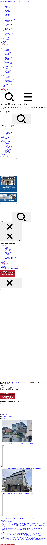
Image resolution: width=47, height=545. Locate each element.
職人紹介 (4, 41)
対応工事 (4, 245)
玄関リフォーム (8, 17)
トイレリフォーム (9, 32)
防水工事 (7, 15)
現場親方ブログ (5, 154)
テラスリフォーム (9, 20)
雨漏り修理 (7, 14)
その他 (3, 136)
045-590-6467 (9, 390)
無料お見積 (3, 418)
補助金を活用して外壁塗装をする (7, 416)
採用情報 (4, 530)
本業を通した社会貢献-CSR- (8, 521)
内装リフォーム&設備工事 (10, 257)
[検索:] (6, 123)
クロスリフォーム (9, 26)
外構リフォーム (8, 21)
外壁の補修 (7, 11)
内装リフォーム (8, 24)
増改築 (3, 38)
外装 (3, 3)
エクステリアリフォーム (10, 131)
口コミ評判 (4, 138)
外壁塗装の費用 (4, 412)
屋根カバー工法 (8, 12)
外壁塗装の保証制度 (5, 410)
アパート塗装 (8, 7)
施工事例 (4, 42)
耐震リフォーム (8, 39)
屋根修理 (7, 10)
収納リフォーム (8, 28)
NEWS (3, 128)
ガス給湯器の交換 (9, 37)
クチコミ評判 (3, 408)
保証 (3, 43)
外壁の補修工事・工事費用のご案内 (10, 268)
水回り (3, 30)
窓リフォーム (8, 25)
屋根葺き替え (8, 149)
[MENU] (28, 101)
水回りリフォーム (9, 134)
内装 (3, 23)
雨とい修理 (7, 8)
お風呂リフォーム (9, 33)
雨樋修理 (7, 151)
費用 (6, 46)
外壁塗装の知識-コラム (7, 141)
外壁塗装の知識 (4, 414)
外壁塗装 (7, 5)
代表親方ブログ (5, 137)
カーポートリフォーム (10, 19)
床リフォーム (8, 29)
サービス (4, 129)
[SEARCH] (9, 101)
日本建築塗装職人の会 (17, 382)
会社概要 (4, 520)
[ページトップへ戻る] (14, 544)
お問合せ (4, 532)
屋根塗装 (7, 6)
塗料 (3, 140)
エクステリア (5, 16)
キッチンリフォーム (9, 34)
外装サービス (8, 133)
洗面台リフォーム (9, 35)
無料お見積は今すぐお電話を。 (7, 544)
